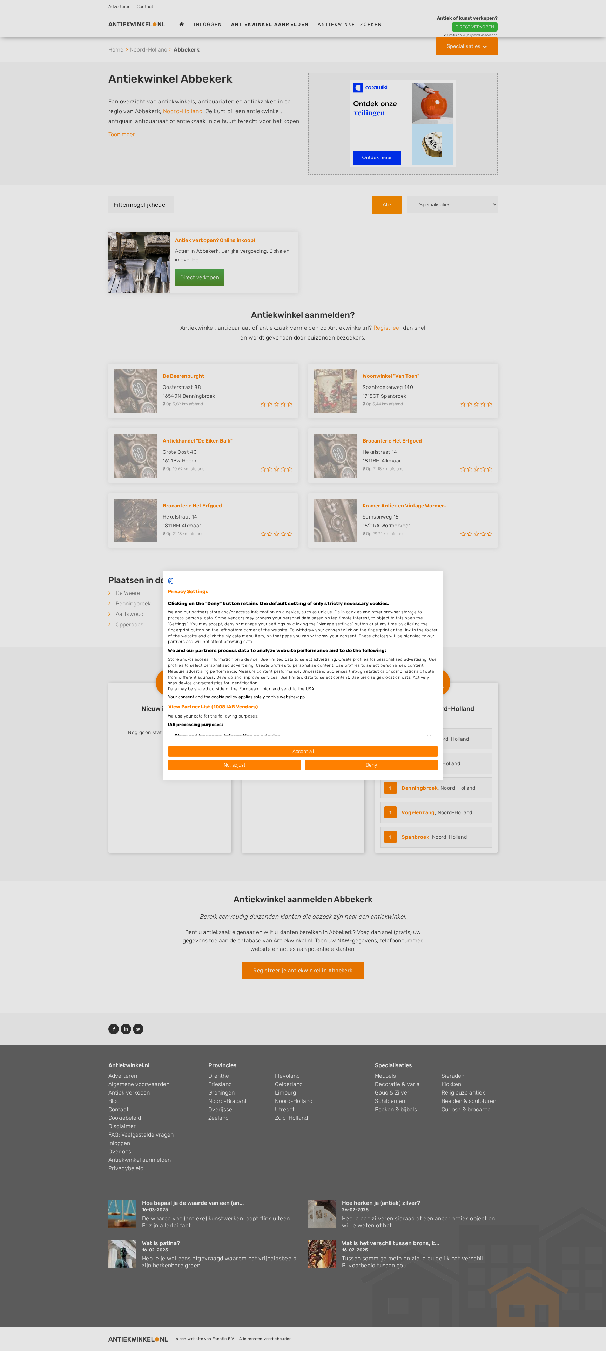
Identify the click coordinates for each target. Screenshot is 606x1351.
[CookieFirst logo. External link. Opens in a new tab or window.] (170, 581)
